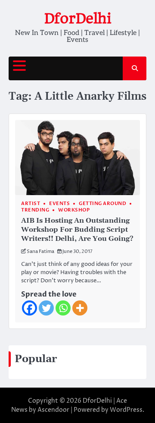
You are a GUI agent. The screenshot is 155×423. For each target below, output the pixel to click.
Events (59, 203)
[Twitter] (46, 308)
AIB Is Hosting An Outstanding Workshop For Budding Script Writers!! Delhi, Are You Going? (77, 229)
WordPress (126, 410)
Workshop (74, 210)
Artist (30, 203)
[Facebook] (29, 308)
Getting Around (102, 203)
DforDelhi (77, 18)
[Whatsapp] (63, 308)
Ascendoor (53, 410)
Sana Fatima (40, 251)
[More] (79, 308)
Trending (35, 210)
